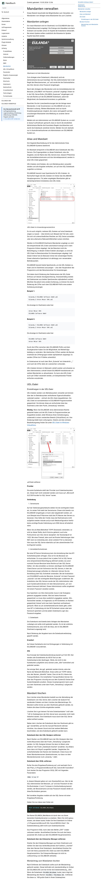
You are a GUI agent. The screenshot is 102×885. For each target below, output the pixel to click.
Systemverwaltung (8, 39)
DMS (4, 63)
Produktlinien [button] (7, 51)
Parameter (6, 72)
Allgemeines (5, 18)
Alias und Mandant (85, 14)
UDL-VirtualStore (8, 69)
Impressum (6, 84)
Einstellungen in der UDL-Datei (89, 19)
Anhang (4, 48)
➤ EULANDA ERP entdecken (11, 119)
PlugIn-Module (6, 42)
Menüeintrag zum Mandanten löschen (89, 25)
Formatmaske (7, 96)
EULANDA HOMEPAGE (9, 103)
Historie (5, 54)
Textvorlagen (7, 93)
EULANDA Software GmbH (85, 2)
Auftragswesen (6, 27)
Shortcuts (6, 81)
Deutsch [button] (6, 12)
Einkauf (4, 30)
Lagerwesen (5, 33)
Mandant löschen (85, 22)
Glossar (4, 45)
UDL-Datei (82, 16)
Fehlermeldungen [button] (8, 57)
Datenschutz (7, 87)
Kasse (4, 24)
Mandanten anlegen (85, 11)
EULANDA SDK (6, 100)
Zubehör (4, 36)
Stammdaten (6, 21)
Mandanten (7, 66)
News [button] (5, 60)
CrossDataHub (8, 90)
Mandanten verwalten (84, 9)
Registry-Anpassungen (10, 75)
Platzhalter (6, 78)
